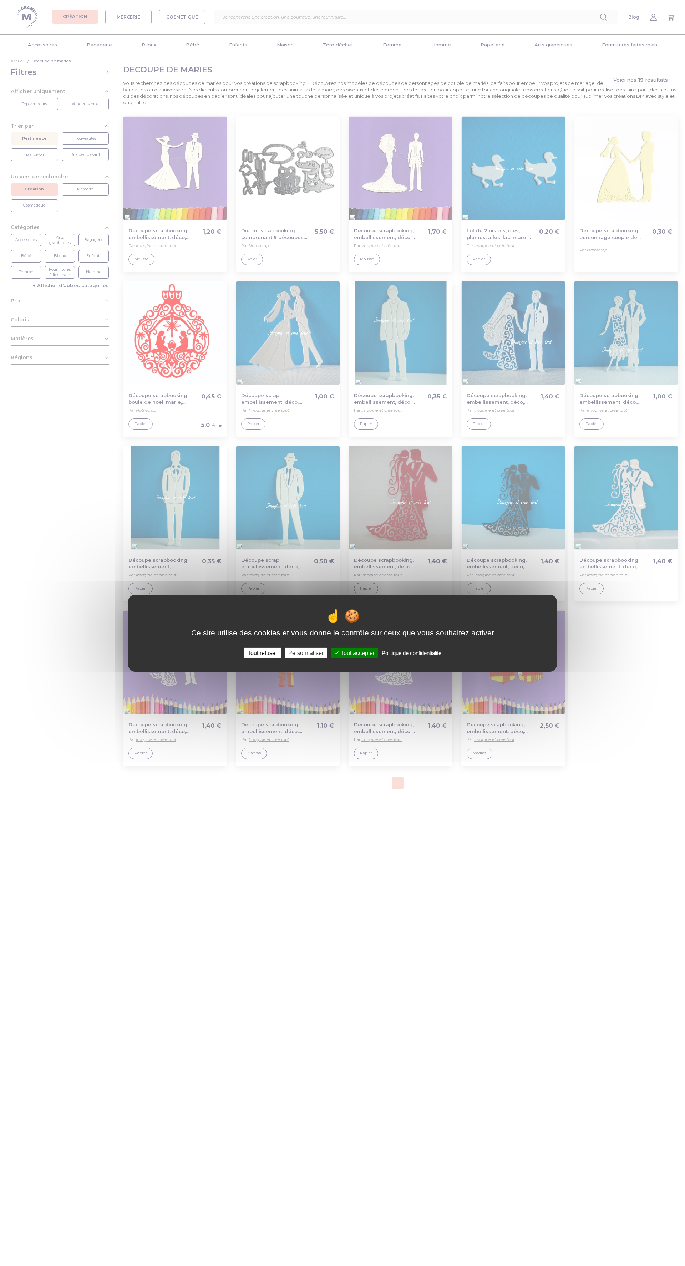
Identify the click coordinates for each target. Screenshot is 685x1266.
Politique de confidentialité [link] (411, 653)
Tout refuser (262, 653)
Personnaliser (306, 653)
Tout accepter (357, 653)
